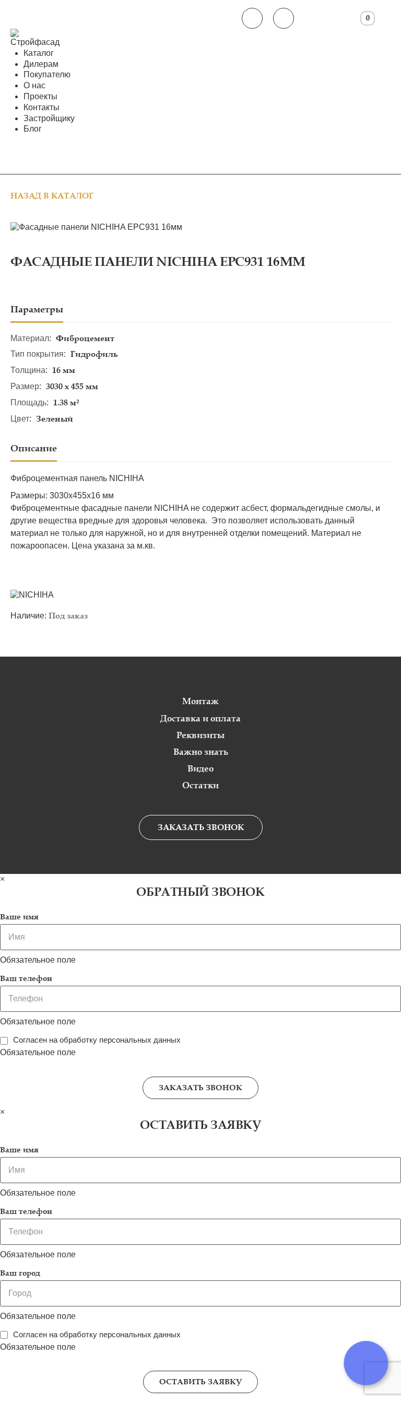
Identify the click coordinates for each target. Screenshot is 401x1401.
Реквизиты (200, 735)
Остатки (200, 785)
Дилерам (40, 64)
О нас (34, 85)
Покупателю (46, 74)
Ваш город (20, 1273)
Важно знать (200, 751)
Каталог (38, 53)
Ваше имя (19, 916)
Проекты (40, 96)
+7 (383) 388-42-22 (252, 18)
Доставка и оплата (200, 718)
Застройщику (49, 118)
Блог (32, 128)
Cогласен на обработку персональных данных (97, 1039)
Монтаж (200, 701)
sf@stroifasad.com (283, 18)
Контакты (41, 107)
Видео (200, 768)
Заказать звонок (201, 827)
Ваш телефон (26, 978)
